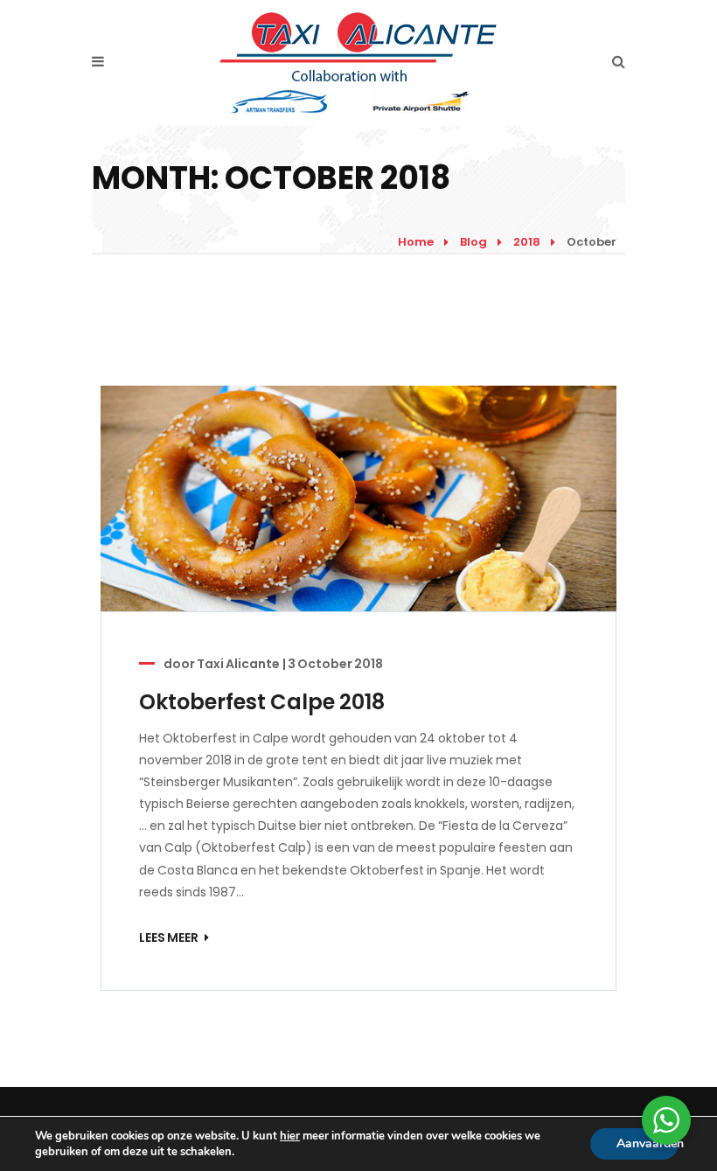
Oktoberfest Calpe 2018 (262, 701)
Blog (473, 242)
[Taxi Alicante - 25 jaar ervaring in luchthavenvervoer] (358, 61)
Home (416, 242)
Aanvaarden (647, 1143)
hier (290, 1136)
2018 (526, 242)
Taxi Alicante (238, 664)
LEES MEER (169, 937)
